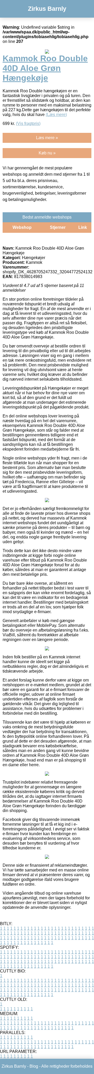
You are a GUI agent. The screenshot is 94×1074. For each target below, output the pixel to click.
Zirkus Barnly (47, 8)
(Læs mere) (56, 114)
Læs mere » (47, 137)
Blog (34, 1066)
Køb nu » (47, 153)
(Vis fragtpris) (28, 123)
